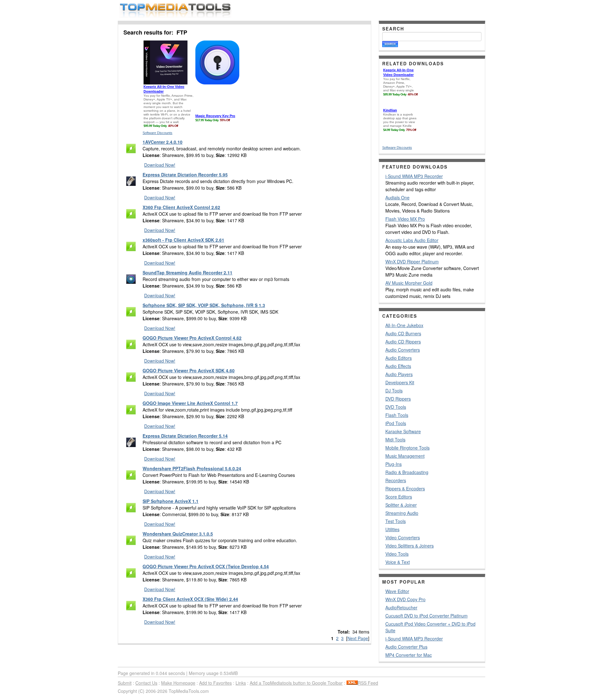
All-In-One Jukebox (404, 325)
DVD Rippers (398, 399)
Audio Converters (402, 350)
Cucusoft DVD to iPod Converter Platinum (426, 615)
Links (241, 683)
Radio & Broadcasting (406, 472)
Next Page (357, 638)
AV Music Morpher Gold (408, 283)
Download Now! (159, 165)
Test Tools (395, 521)
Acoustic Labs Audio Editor (411, 240)
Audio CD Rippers (403, 341)
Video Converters (402, 537)
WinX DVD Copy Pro (405, 599)
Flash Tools (396, 415)
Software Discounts (157, 133)
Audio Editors (398, 358)
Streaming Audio (401, 513)
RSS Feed (368, 683)
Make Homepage (178, 683)
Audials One (397, 197)
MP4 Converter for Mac (408, 655)
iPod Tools (395, 423)
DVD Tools (395, 407)
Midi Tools (395, 439)
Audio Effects (398, 366)
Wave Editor (397, 591)
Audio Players (399, 374)
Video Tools (397, 554)
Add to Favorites (215, 683)
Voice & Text (397, 562)
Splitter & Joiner (401, 505)
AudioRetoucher (401, 607)
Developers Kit (399, 382)
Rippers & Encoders (405, 488)
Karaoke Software (403, 431)
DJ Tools (394, 390)
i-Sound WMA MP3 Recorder (414, 176)
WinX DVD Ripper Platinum (412, 261)
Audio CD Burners (403, 333)
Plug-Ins (393, 464)
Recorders (395, 480)
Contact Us (146, 683)
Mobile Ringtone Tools (407, 448)
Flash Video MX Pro (405, 219)
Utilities (392, 529)
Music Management (405, 456)
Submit (125, 683)
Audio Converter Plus (406, 647)
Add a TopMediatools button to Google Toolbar (296, 683)
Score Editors (398, 497)
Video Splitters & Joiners (409, 545)
